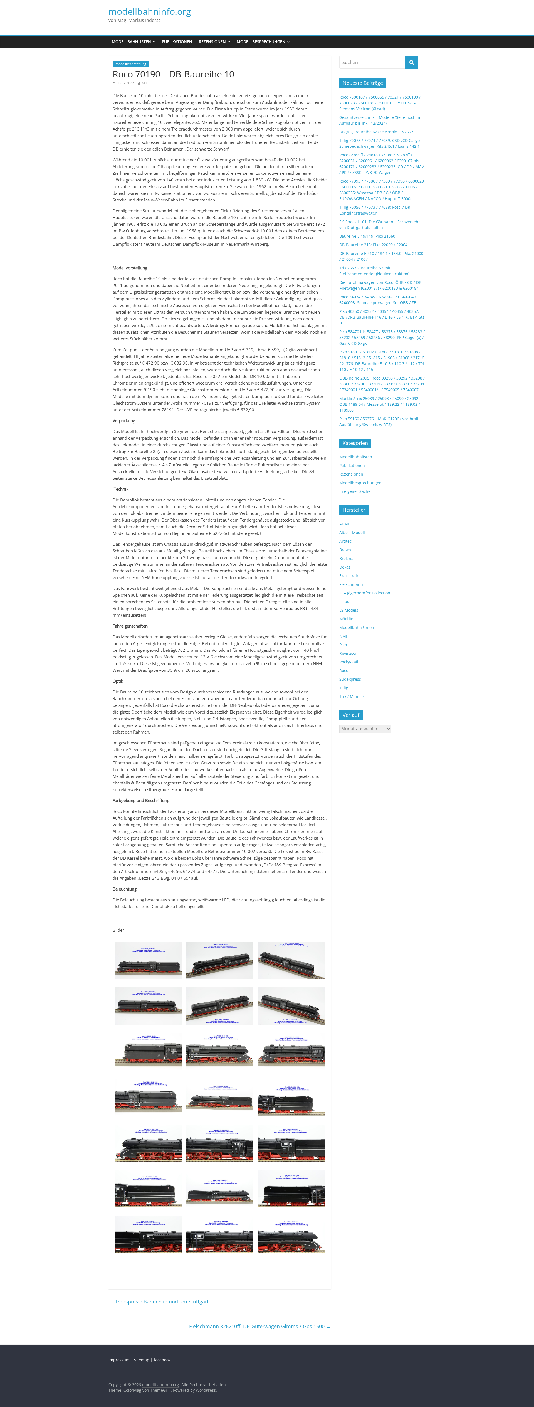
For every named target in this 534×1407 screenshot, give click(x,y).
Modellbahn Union (356, 627)
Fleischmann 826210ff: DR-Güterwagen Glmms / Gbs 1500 (260, 1326)
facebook (162, 1359)
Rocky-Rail (348, 662)
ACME (344, 524)
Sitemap (141, 1359)
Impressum (119, 1359)
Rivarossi (347, 653)
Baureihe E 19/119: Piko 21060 (367, 236)
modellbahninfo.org (149, 11)
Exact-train (349, 575)
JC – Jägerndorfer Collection (364, 593)
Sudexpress (350, 679)
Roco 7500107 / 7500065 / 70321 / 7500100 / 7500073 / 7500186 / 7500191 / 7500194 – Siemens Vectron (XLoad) (380, 102)
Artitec (345, 541)
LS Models (348, 610)
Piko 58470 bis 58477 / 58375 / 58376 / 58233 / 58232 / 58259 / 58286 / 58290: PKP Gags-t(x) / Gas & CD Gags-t (382, 337)
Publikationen (177, 41)
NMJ (343, 636)
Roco (343, 670)
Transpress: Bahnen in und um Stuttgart (158, 1301)
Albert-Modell (352, 532)
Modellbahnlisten (131, 41)
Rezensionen (212, 41)
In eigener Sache (354, 491)
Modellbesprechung (130, 64)
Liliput (345, 601)
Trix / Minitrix (351, 696)
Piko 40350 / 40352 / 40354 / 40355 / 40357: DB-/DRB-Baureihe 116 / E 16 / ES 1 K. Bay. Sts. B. (382, 317)
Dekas (344, 567)
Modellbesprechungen (261, 41)
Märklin (346, 618)
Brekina (346, 558)
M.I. (144, 83)
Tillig (343, 687)
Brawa (345, 549)
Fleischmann (351, 584)
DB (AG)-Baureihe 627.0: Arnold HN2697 (376, 131)
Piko (343, 644)
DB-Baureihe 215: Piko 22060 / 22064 (373, 244)
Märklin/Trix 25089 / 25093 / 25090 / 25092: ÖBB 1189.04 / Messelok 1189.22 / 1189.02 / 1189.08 (379, 404)
